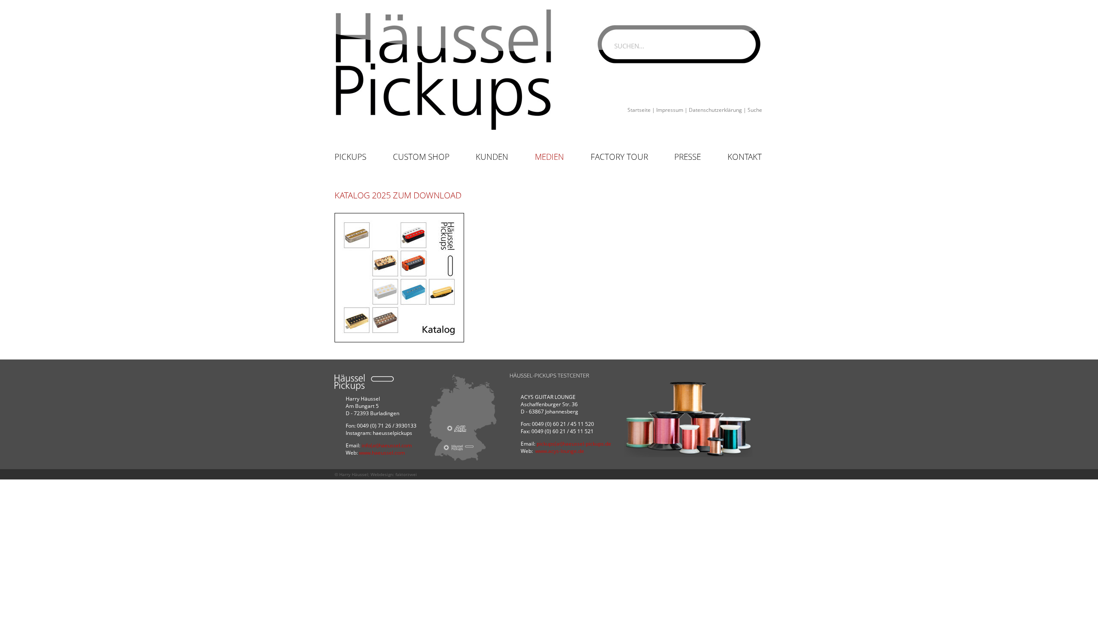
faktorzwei (406, 474)
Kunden (492, 156)
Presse (687, 156)
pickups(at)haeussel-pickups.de (574, 443)
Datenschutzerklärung (715, 110)
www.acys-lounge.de (559, 451)
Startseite (639, 110)
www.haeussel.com (382, 452)
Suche (755, 110)
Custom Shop (421, 156)
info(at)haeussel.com (387, 445)
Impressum (669, 110)
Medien (549, 156)
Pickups (350, 156)
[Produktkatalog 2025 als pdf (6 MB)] (399, 277)
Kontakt (744, 156)
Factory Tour (619, 156)
